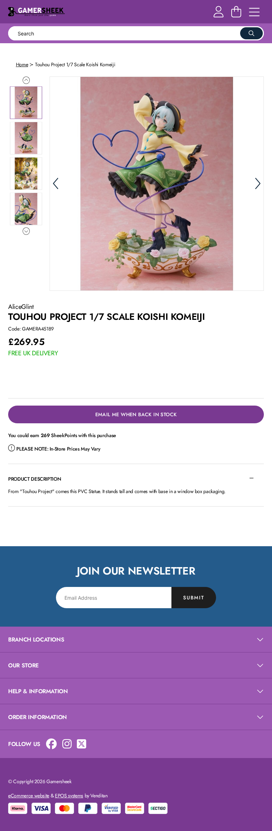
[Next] (258, 183)
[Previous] (55, 183)
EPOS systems (69, 795)
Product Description (34, 478)
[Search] (251, 33)
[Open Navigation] (254, 12)
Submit (193, 597)
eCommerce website (28, 795)
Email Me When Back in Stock (136, 414)
